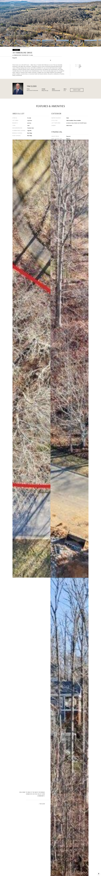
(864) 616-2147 (45, 90)
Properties (42, 5)
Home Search (54, 5)
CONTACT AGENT (77, 89)
